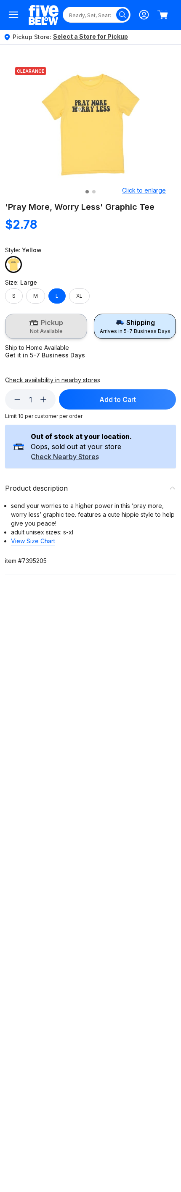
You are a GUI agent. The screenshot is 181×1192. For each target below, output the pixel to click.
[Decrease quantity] (17, 399)
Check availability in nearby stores (52, 380)
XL (79, 296)
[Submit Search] (122, 14)
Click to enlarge (144, 190)
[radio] (46, 326)
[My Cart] (162, 14)
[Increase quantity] (43, 399)
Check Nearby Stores (65, 457)
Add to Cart (117, 399)
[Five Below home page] (44, 15)
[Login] (144, 14)
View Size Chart (33, 540)
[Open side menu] (13, 14)
